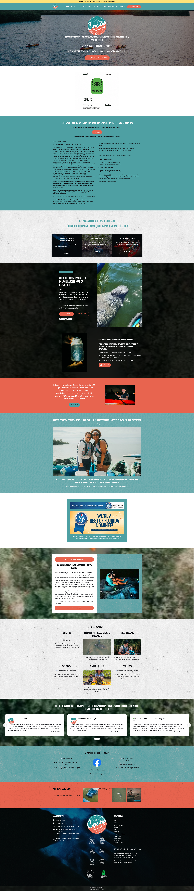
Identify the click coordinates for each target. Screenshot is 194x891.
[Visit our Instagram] (61, 795)
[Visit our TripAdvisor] (70, 795)
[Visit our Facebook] (54, 795)
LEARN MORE (67, 253)
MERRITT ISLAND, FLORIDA (127, 238)
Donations (116, 827)
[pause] (97, 64)
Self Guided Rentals (111, 6)
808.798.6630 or (96, 45)
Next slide (189, 725)
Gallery (116, 824)
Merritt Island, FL (118, 838)
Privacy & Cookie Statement (97, 889)
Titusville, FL (117, 840)
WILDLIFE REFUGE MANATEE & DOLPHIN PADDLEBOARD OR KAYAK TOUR (72, 281)
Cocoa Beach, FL (118, 836)
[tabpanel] (119, 584)
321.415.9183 (108, 45)
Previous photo (131, 595)
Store (115, 829)
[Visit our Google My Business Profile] (58, 795)
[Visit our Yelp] (77, 795)
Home (67, 6)
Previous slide (5, 725)
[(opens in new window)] (97, 73)
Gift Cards (82, 6)
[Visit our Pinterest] (64, 795)
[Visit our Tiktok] (67, 795)
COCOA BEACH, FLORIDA (97, 238)
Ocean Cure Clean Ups (95, 6)
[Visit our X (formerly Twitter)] (74, 795)
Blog (115, 844)
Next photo (136, 595)
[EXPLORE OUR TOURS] (97, 53)
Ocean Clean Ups (118, 833)
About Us (116, 822)
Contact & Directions (119, 842)
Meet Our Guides (118, 825)
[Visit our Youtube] (79, 795)
